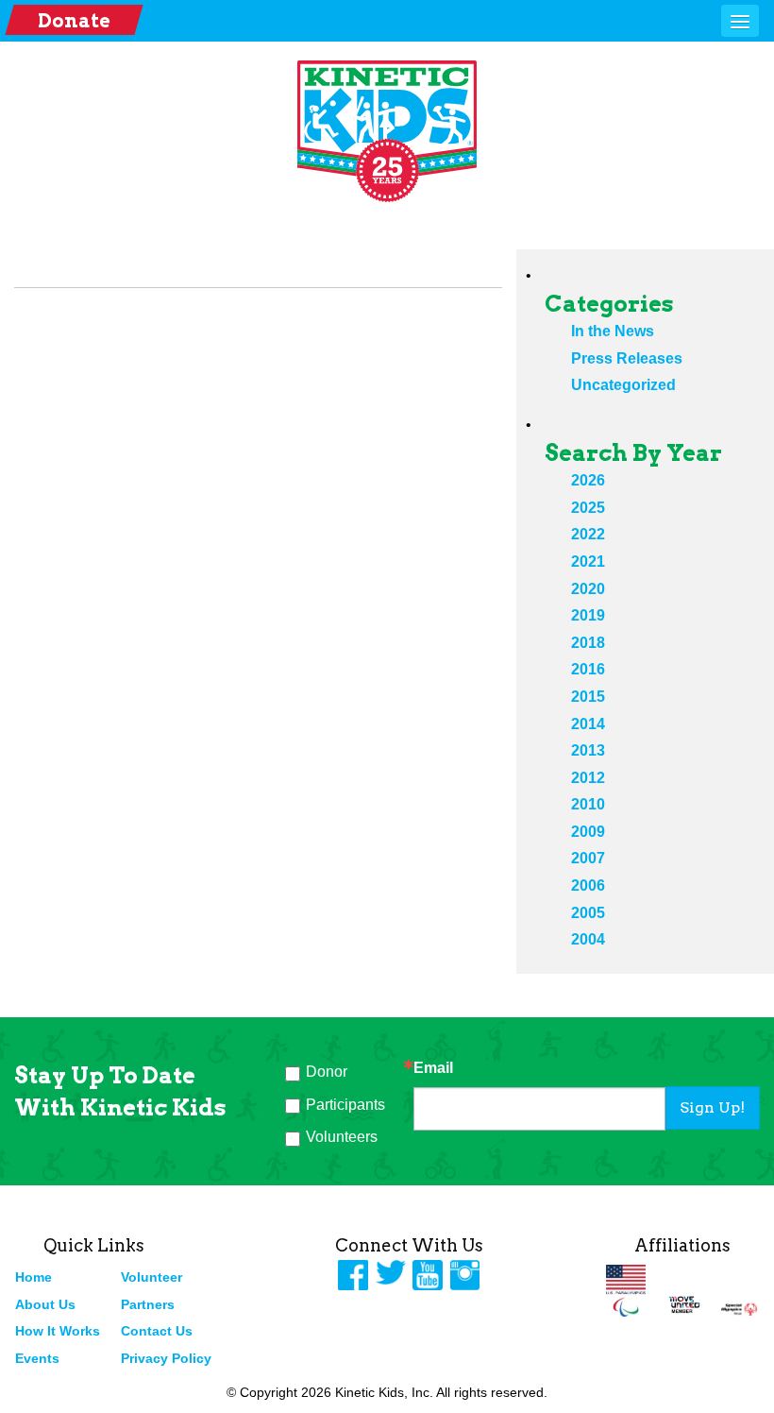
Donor (326, 1072)
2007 (588, 858)
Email (433, 1068)
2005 (588, 913)
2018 (588, 643)
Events (37, 1358)
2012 (588, 778)
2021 (588, 561)
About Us (45, 1304)
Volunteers (342, 1137)
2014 (588, 724)
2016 (588, 669)
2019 (588, 615)
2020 (588, 589)
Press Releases (626, 358)
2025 (588, 508)
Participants (345, 1105)
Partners (148, 1304)
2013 (588, 750)
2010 (588, 804)
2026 (588, 480)
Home (33, 1277)
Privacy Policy (166, 1358)
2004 (588, 939)
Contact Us (157, 1330)
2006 (588, 885)
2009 (588, 832)
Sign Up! (712, 1107)
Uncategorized (623, 385)
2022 (588, 534)
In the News (612, 331)
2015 (588, 697)
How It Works (57, 1330)
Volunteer (151, 1277)
